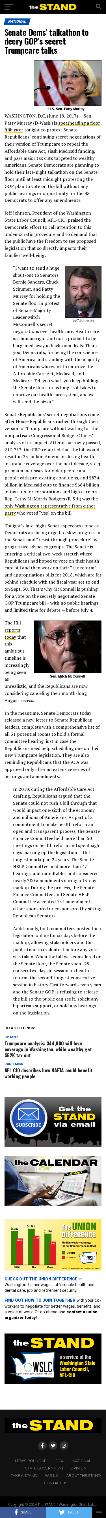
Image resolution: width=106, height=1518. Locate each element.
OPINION (78, 1468)
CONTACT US (56, 1483)
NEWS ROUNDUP (31, 1461)
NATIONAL (81, 1461)
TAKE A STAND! (24, 1475)
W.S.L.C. (52, 1475)
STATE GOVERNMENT (44, 1468)
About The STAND (83, 1475)
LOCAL (59, 1461)
